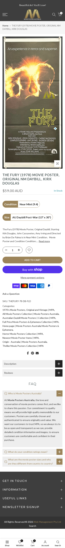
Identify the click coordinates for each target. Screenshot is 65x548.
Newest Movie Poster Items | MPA (20, 337)
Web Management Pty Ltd (47, 521)
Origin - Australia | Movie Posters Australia (24, 341)
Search (32, 525)
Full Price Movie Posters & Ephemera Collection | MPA (30, 321)
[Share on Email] (37, 353)
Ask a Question (11, 293)
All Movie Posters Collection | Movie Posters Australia (30, 313)
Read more (44, 241)
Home (5, 25)
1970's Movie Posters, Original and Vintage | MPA (28, 309)
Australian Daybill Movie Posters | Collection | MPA (29, 317)
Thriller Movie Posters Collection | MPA (23, 345)
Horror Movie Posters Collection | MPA (22, 333)
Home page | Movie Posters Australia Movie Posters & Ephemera (30, 327)
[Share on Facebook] (27, 353)
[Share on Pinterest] (32, 353)
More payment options (32, 277)
